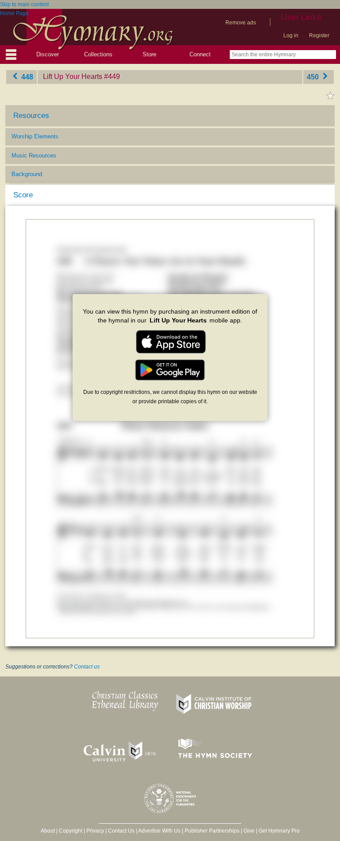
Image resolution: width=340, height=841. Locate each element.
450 (314, 76)
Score (23, 195)
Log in (290, 35)
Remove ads (240, 23)
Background (27, 174)
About (48, 831)
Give (249, 831)
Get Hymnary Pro (279, 831)
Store (149, 54)
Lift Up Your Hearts (72, 76)
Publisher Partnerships (212, 831)
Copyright (70, 831)
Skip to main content (24, 4)
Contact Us (121, 831)
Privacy (95, 831)
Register (319, 35)
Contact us (87, 667)
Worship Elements (35, 136)
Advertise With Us (159, 831)
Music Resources (34, 155)
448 (26, 76)
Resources (31, 115)
